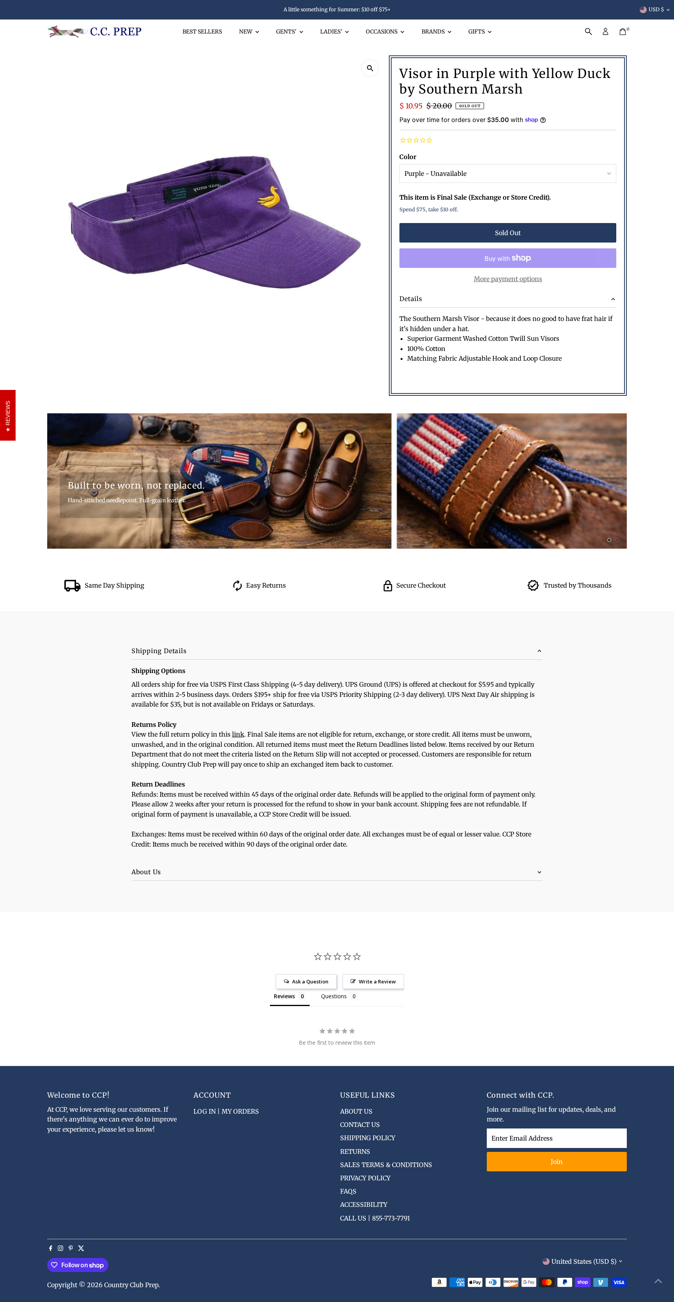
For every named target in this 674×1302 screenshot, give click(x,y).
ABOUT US (356, 1111)
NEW (246, 31)
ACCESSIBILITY (363, 1204)
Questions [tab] (334, 996)
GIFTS (477, 31)
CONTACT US (360, 1124)
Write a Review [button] (377, 981)
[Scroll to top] (658, 1280)
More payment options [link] (508, 279)
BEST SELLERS (202, 31)
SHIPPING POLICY (367, 1138)
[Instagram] (60, 1248)
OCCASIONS (382, 31)
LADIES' (331, 31)
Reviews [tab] (284, 996)
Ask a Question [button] (310, 981)
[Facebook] (50, 1248)
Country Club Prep (131, 1285)
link (238, 734)
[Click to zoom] (370, 68)
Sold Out (508, 233)
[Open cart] (623, 31)
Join (557, 1162)
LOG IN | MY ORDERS (226, 1111)
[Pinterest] (71, 1248)
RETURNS (355, 1151)
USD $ (656, 9)
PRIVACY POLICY (365, 1178)
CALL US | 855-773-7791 (375, 1218)
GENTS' (287, 31)
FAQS (348, 1191)
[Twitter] (81, 1248)
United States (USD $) (584, 1261)
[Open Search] (588, 31)
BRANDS (434, 31)
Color (407, 157)
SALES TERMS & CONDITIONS (386, 1165)
